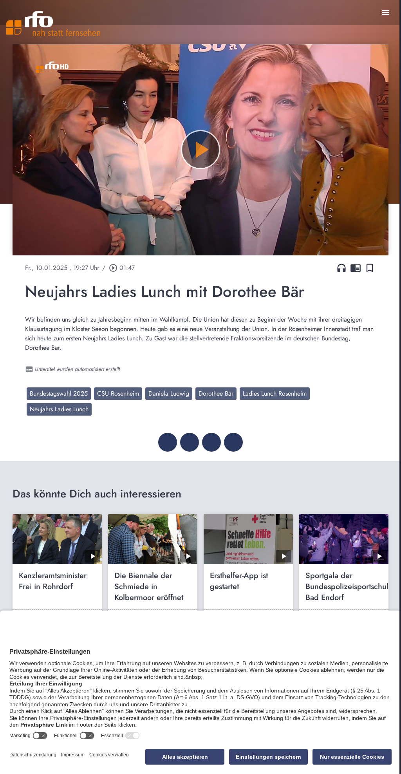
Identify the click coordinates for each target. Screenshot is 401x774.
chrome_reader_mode (355, 267)
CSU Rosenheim (118, 393)
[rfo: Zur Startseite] (53, 23)
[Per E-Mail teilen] (233, 442)
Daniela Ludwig (168, 393)
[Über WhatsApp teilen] (211, 442)
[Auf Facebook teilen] (167, 442)
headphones (341, 267)
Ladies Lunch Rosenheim (275, 393)
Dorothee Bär (216, 393)
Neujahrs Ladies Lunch (59, 409)
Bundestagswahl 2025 (59, 393)
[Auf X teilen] (189, 442)
